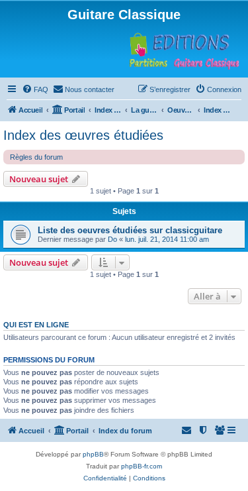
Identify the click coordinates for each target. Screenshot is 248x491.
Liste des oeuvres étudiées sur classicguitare (130, 230)
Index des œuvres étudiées (83, 135)
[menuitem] (35, 89)
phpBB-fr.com (141, 466)
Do (112, 239)
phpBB (93, 454)
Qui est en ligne (36, 325)
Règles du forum (36, 157)
